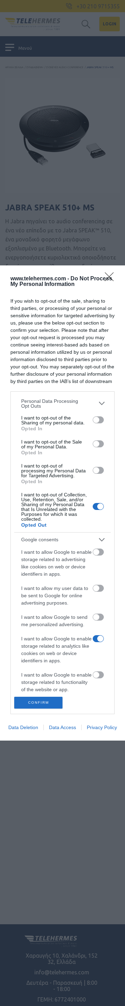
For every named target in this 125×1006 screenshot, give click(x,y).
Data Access (62, 727)
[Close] (111, 279)
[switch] (98, 419)
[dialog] (62, 503)
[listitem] (62, 403)
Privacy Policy (102, 727)
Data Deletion (23, 727)
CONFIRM (38, 702)
